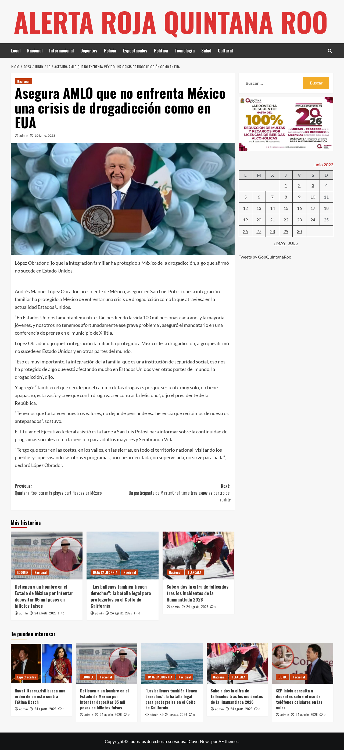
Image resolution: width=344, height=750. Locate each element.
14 (272, 208)
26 (245, 231)
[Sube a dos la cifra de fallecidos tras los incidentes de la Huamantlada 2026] (198, 555)
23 (299, 219)
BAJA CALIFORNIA (105, 572)
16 (299, 208)
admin (23, 135)
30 (299, 231)
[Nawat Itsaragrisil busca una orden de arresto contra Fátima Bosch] (41, 663)
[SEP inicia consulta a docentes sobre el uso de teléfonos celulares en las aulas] (302, 663)
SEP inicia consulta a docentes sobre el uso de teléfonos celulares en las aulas (299, 699)
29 (286, 231)
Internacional (61, 50)
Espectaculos (135, 50)
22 (286, 219)
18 (326, 208)
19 (245, 219)
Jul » (293, 243)
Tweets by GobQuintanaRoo (265, 256)
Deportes (88, 50)
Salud (206, 50)
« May (280, 243)
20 (258, 219)
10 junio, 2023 (45, 135)
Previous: (58, 489)
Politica (161, 50)
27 (258, 231)
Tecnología (185, 50)
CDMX (282, 677)
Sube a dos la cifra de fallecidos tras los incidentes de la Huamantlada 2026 (197, 593)
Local (15, 50)
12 (245, 208)
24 (312, 219)
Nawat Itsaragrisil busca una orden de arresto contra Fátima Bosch (40, 696)
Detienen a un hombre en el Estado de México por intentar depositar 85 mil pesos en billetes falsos (44, 596)
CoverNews (199, 741)
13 (258, 208)
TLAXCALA (194, 572)
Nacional (34, 50)
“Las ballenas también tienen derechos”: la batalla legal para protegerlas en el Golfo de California (121, 596)
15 (286, 208)
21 (272, 219)
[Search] (330, 50)
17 (312, 208)
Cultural (225, 50)
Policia (110, 50)
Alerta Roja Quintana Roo (171, 21)
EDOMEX (22, 572)
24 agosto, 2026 (45, 613)
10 (312, 196)
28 (272, 231)
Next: (179, 493)
